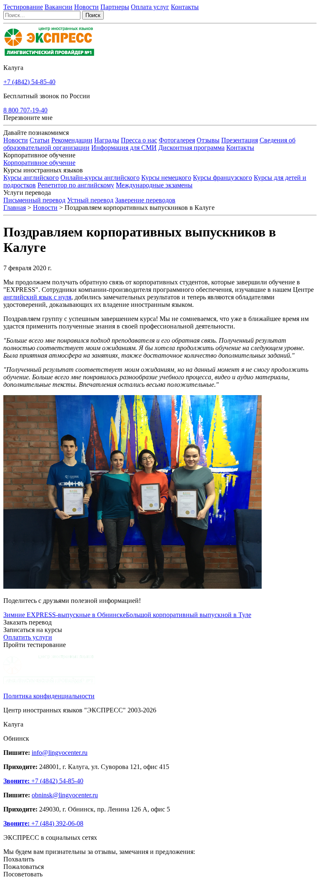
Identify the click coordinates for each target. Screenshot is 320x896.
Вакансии (58, 6)
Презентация (239, 140)
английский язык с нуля (37, 297)
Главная (14, 207)
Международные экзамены (154, 185)
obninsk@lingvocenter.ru (65, 795)
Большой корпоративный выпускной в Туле (188, 614)
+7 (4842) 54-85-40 (29, 81)
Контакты (185, 6)
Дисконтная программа (191, 147)
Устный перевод (90, 200)
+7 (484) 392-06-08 (43, 823)
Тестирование (23, 6)
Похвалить (18, 859)
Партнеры (114, 6)
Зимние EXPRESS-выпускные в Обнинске (64, 614)
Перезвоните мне (27, 117)
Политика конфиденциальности (49, 695)
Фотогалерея (177, 140)
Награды (106, 140)
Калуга (13, 67)
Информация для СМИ (124, 147)
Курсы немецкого (166, 177)
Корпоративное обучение (39, 162)
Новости (86, 6)
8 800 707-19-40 (25, 110)
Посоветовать (22, 874)
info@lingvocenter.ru (60, 752)
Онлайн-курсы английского (100, 177)
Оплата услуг (150, 6)
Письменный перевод (34, 200)
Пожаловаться (23, 866)
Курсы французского (222, 177)
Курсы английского (31, 177)
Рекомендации (71, 140)
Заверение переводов (145, 200)
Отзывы (208, 140)
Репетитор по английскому (76, 185)
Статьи (40, 140)
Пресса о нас (139, 140)
